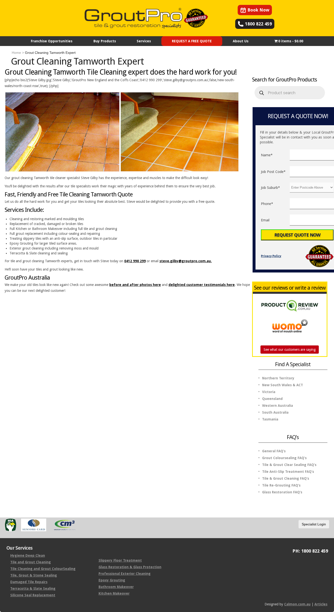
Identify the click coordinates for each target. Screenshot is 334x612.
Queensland (272, 399)
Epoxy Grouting (112, 580)
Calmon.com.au (297, 604)
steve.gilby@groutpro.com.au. (185, 261)
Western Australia (277, 406)
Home (16, 53)
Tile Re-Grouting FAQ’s (281, 485)
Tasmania (270, 419)
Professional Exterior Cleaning (125, 574)
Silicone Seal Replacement (32, 595)
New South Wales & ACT (282, 385)
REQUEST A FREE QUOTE (192, 41)
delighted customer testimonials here (201, 285)
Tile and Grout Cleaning (30, 562)
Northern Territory (278, 378)
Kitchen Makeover (114, 593)
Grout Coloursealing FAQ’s (284, 458)
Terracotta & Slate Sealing (33, 588)
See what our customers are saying (290, 349)
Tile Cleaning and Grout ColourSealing (43, 569)
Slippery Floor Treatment (120, 560)
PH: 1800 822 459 (310, 551)
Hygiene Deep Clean (27, 555)
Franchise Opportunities (51, 41)
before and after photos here (135, 285)
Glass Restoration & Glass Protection (130, 567)
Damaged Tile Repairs (28, 582)
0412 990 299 (135, 261)
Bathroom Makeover (116, 587)
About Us (240, 41)
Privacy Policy (271, 256)
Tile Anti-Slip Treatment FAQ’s (288, 472)
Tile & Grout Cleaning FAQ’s (285, 478)
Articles (320, 604)
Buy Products (104, 41)
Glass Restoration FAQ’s (282, 492)
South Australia (275, 412)
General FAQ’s (274, 451)
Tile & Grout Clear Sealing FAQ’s (289, 465)
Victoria (268, 392)
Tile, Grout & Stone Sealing (33, 575)
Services (144, 41)
